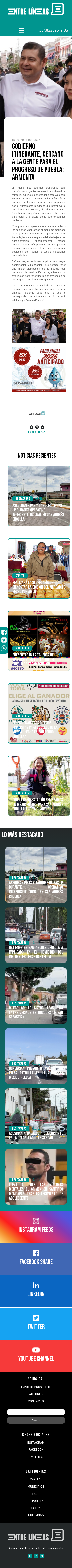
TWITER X (36, 1457)
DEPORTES (36, 1500)
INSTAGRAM (36, 1442)
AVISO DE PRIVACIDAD (36, 1387)
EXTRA (36, 1508)
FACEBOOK (36, 1449)
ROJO (39, 498)
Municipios (22, 648)
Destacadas (22, 499)
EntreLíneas (37, 432)
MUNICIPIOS (36, 1486)
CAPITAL (36, 1479)
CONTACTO (36, 1401)
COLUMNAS (36, 1515)
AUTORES (36, 1394)
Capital (20, 576)
